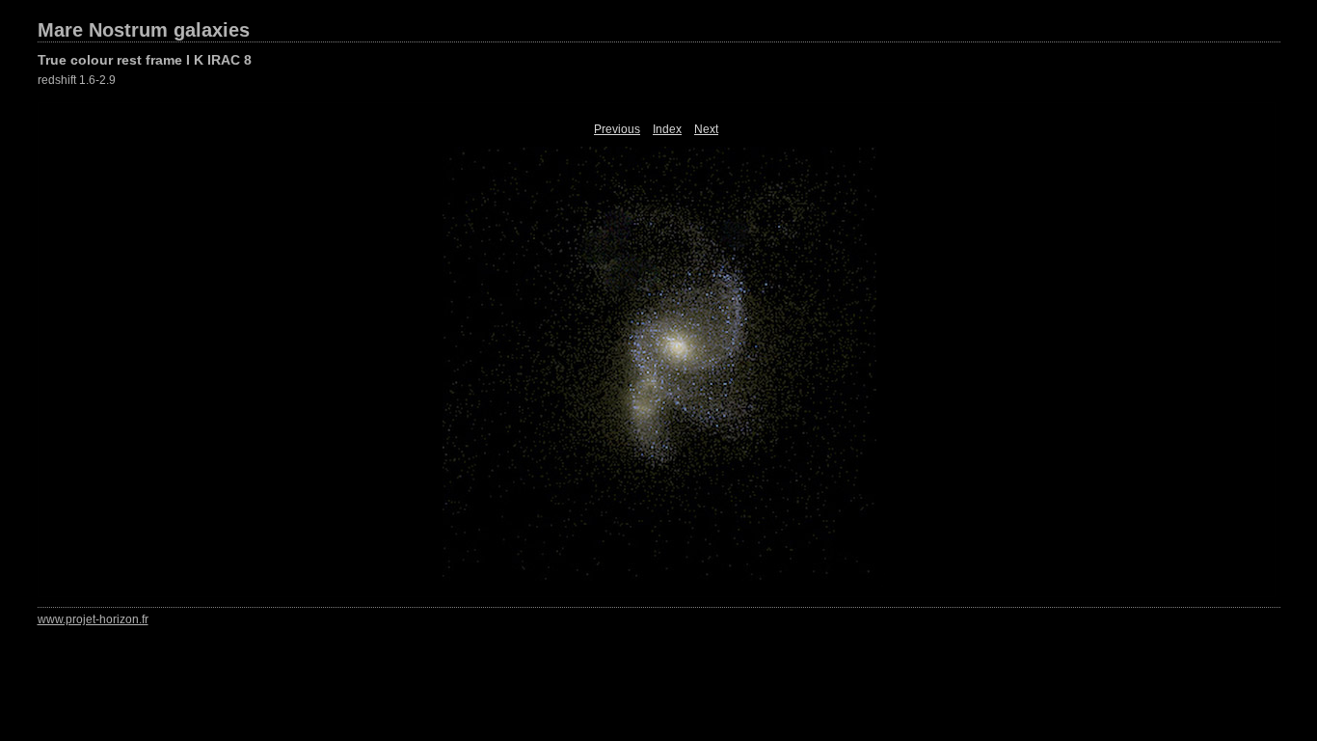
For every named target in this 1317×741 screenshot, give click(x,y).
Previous (617, 129)
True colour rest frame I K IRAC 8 (145, 60)
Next (706, 129)
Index (667, 129)
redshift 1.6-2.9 (77, 80)
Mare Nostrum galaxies (144, 30)
